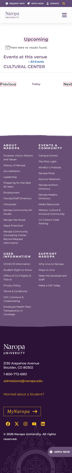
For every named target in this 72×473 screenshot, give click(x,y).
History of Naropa (14, 165)
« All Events (36, 62)
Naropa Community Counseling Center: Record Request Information (15, 237)
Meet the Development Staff (53, 277)
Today (36, 84)
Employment (11, 192)
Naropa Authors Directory (48, 186)
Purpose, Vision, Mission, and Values (18, 157)
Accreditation (11, 171)
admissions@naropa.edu (23, 381)
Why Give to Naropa (51, 264)
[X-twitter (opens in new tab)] (16, 424)
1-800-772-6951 (15, 374)
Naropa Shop (47, 173)
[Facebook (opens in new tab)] (7, 424)
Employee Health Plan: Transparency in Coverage (17, 310)
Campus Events (48, 155)
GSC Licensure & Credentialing (13, 299)
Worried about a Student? (23, 394)
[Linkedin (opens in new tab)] (42, 424)
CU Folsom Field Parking (49, 221)
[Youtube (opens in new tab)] (34, 424)
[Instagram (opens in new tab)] (25, 424)
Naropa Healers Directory (48, 196)
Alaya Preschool (13, 225)
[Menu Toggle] (64, 15)
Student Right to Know (17, 270)
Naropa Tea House (14, 219)
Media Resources (49, 204)
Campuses (9, 204)
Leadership (10, 177)
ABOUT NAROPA (11, 147)
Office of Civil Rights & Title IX (17, 277)
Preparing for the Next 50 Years (17, 184)
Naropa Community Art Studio (17, 211)
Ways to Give (47, 270)
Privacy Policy (12, 285)
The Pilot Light (48, 161)
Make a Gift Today (49, 285)
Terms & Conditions (15, 291)
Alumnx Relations (49, 179)
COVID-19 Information (16, 264)
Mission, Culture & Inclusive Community (52, 211)
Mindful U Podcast (50, 167)
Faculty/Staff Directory (17, 198)
